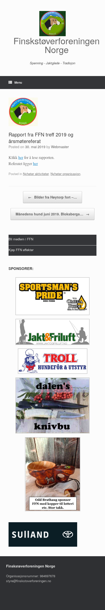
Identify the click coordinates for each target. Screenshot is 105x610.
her (20, 157)
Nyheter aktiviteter (36, 173)
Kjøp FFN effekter (21, 249)
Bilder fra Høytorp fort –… (52, 197)
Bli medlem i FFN (21, 239)
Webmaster (60, 146)
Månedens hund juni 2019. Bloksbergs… (52, 213)
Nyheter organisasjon (65, 173)
